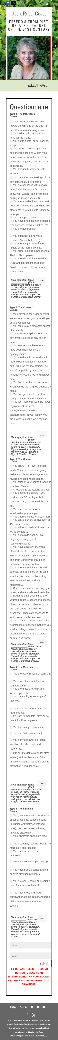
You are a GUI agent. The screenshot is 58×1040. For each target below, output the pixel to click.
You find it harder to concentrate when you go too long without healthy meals (30, 386)
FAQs (13, 1007)
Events (23, 1007)
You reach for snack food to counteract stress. (27, 683)
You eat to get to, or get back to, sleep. (29, 143)
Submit (44, 963)
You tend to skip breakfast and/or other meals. (30, 328)
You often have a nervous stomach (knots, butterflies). (26, 238)
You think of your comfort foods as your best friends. (30, 484)
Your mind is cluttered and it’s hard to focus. (28, 710)
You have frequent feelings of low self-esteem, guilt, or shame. (30, 179)
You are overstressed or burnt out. (32, 673)
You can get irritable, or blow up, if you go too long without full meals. (30, 396)
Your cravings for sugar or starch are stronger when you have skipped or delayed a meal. (30, 318)
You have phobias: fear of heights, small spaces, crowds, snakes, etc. (30, 223)
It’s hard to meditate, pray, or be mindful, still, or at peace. (29, 718)
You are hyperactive (24, 228)
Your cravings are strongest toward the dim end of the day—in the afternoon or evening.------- (29, 126)
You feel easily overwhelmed (29, 727)
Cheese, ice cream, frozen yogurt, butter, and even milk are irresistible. (30, 590)
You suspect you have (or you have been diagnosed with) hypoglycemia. (28, 350)
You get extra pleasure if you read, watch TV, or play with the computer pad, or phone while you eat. (29, 499)
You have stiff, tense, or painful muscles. (29, 698)
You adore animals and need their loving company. (30, 529)
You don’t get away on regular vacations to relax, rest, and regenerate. (28, 744)
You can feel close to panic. (28, 733)
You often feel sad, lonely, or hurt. (32, 516)
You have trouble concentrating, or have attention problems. (29, 872)
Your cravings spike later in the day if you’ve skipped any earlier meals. (28, 338)
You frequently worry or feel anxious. (27, 171)
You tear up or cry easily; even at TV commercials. (30, 522)
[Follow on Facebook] (8, 3)
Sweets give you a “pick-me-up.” (31, 861)
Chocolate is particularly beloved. (31, 489)
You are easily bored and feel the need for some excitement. (30, 883)
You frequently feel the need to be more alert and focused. (30, 845)
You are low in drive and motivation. (25, 853)
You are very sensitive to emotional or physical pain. (25, 511)
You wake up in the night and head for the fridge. (27, 135)
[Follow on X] (13, 3)
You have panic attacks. (26, 217)
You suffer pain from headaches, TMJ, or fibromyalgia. (29, 253)
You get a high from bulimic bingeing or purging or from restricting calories (27, 539)
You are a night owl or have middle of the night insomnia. (27, 245)
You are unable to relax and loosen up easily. (27, 691)
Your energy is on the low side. (30, 836)
